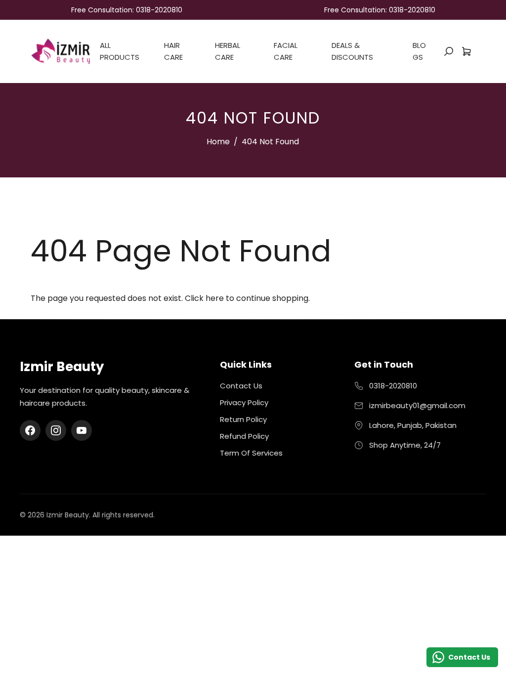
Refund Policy (244, 436)
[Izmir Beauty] (60, 50)
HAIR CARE (173, 51)
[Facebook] (30, 430)
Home (218, 141)
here (215, 298)
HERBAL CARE (227, 51)
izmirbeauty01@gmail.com (417, 405)
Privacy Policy (244, 402)
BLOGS (419, 51)
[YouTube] (81, 430)
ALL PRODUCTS (119, 51)
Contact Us (241, 385)
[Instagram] (55, 430)
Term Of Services (251, 453)
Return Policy (243, 419)
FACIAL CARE (285, 51)
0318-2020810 (393, 385)
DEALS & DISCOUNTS (352, 51)
